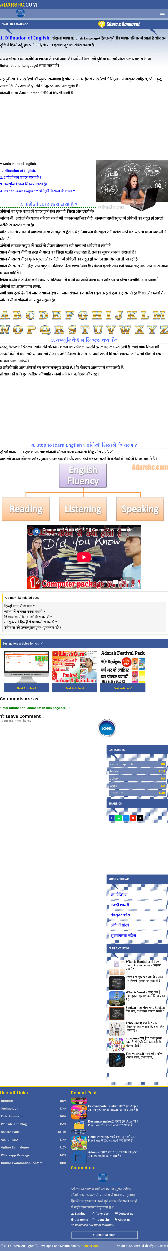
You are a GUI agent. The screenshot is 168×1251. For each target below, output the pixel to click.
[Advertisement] (84, 131)
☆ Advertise (100, 1213)
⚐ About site (101, 1220)
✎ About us (122, 1220)
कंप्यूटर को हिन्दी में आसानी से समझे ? (30, 622)
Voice (114, 778)
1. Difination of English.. (18, 170)
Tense (114, 771)
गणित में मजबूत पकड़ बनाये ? (24, 611)
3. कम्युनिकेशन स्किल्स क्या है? (24, 184)
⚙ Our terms (79, 1220)
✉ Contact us (124, 1213)
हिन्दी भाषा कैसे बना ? (19, 606)
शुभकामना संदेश (123, 935)
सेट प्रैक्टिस (119, 894)
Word (113, 785)
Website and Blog (14, 1124)
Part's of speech (121, 764)
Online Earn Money (15, 1147)
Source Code (10, 1132)
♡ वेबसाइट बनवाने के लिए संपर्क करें (142, 1246)
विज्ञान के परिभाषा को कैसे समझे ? (28, 616)
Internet (7, 1101)
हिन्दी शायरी (120, 904)
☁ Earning (78, 1213)
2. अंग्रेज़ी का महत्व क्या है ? (20, 177)
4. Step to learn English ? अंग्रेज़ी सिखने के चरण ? (37, 191)
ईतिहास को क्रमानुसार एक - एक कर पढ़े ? (32, 627)
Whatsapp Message (15, 1155)
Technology (9, 1108)
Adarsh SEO (9, 1139)
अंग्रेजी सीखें (120, 925)
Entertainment (12, 1116)
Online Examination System (21, 1163)
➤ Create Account (104, 1235)
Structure (117, 793)
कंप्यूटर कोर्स (120, 915)
